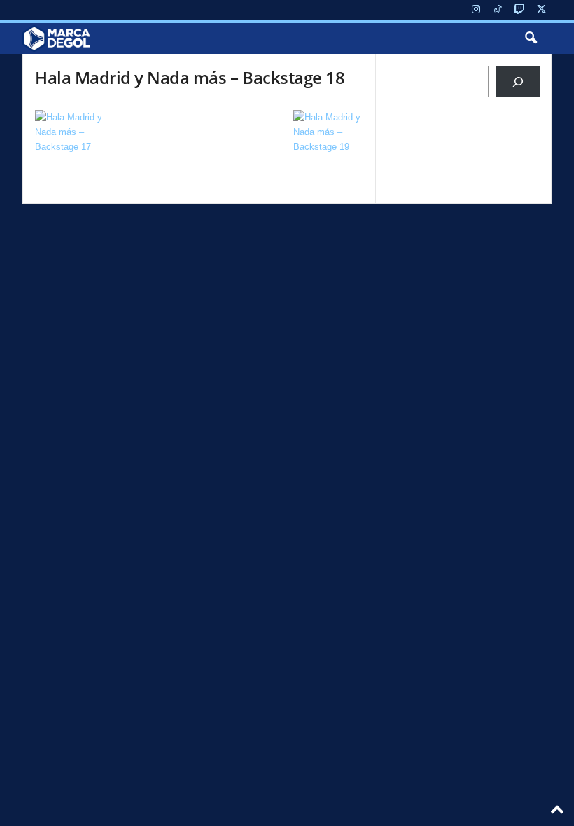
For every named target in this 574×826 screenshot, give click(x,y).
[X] (541, 10)
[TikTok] (497, 10)
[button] (530, 38)
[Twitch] (519, 10)
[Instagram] (476, 10)
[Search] (518, 81)
